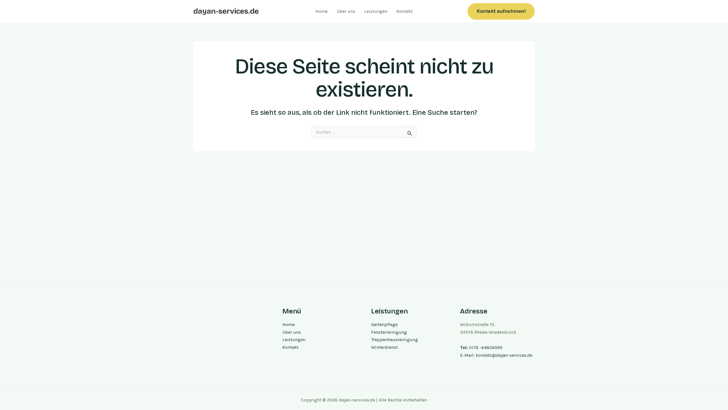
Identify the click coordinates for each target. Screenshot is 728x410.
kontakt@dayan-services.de (504, 355)
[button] (501, 11)
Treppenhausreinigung (394, 339)
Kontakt (404, 11)
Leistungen (375, 11)
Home (321, 11)
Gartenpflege (384, 324)
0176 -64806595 (485, 347)
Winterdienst (384, 347)
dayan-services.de (226, 11)
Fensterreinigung (389, 332)
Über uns (346, 11)
